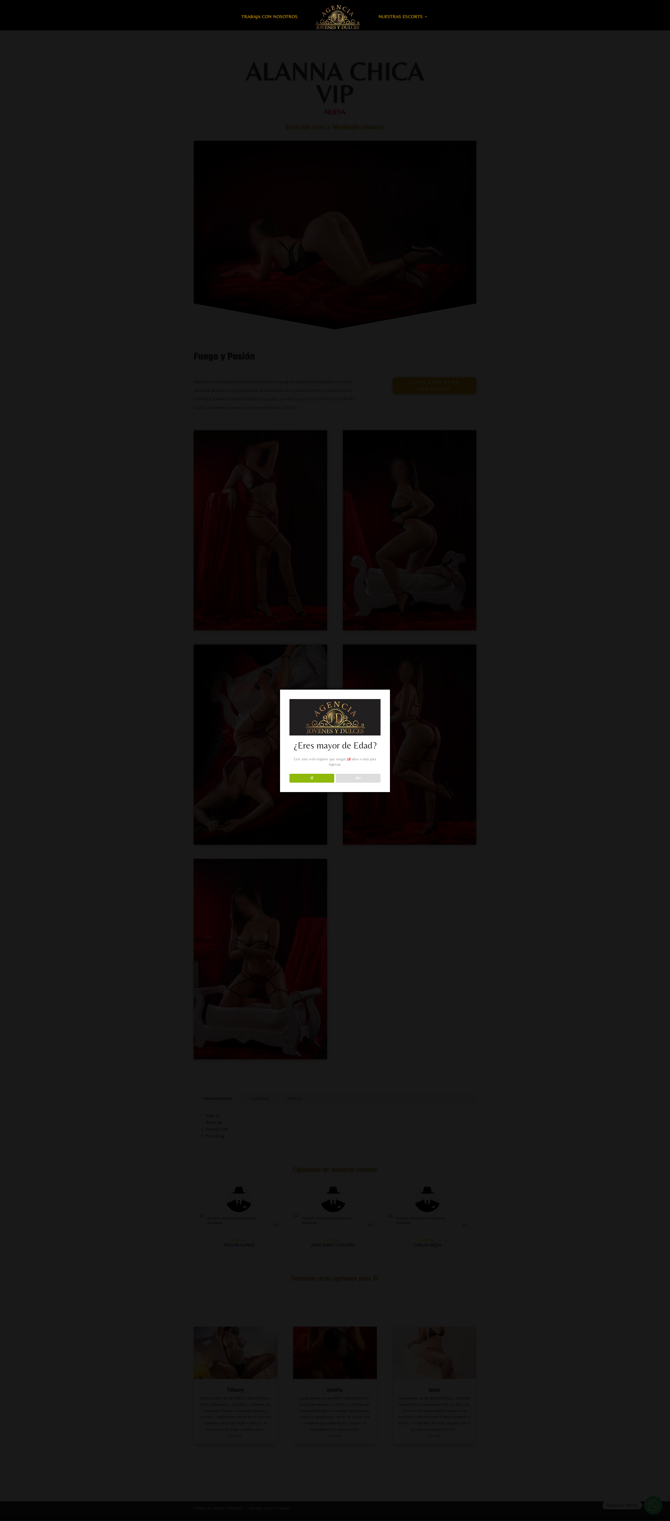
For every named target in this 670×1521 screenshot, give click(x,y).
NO (358, 778)
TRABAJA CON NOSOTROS (270, 17)
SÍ (311, 778)
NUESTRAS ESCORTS (400, 17)
